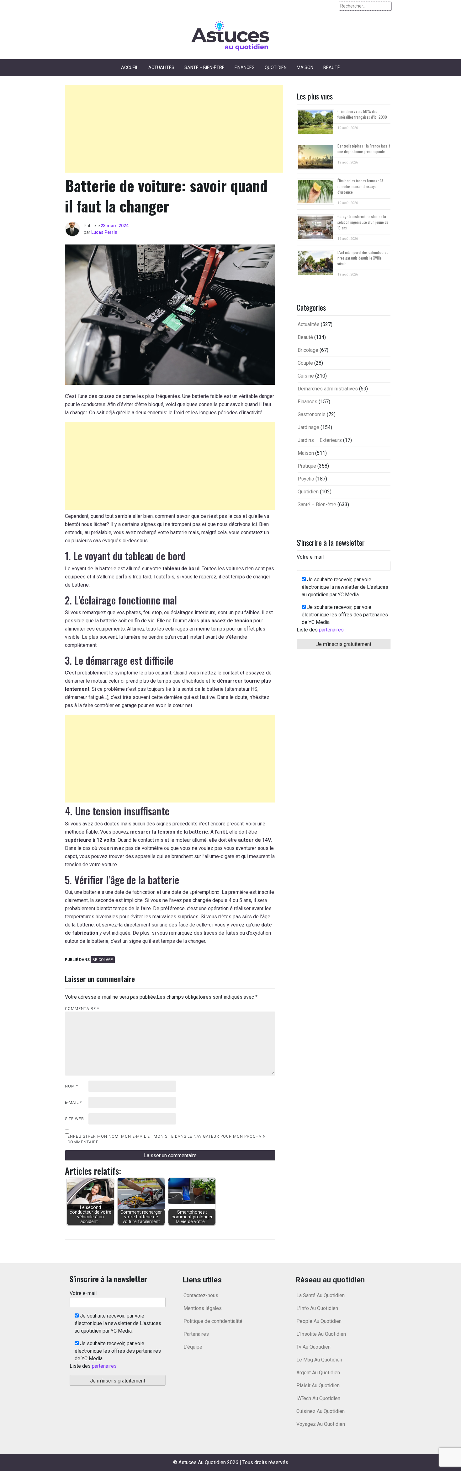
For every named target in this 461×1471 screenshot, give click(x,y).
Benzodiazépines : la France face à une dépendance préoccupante (363, 148)
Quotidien (276, 67)
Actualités (161, 67)
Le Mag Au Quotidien (319, 1360)
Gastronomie (312, 414)
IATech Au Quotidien (318, 1398)
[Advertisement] (174, 129)
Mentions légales (202, 1308)
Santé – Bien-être (204, 67)
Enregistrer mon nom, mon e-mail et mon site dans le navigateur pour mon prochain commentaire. (166, 1139)
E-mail (73, 1102)
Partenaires (196, 1334)
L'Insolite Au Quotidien (321, 1334)
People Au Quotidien (319, 1321)
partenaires (331, 630)
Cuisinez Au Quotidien (320, 1411)
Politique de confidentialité (212, 1321)
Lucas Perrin (104, 232)
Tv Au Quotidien (313, 1347)
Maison (305, 67)
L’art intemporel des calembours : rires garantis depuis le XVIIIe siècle (362, 258)
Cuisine (306, 376)
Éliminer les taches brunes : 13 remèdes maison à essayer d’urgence (360, 186)
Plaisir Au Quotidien (318, 1385)
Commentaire (82, 1009)
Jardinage (308, 427)
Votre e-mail (310, 557)
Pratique (307, 466)
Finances (245, 67)
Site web (74, 1119)
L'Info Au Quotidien (317, 1308)
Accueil (129, 67)
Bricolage (103, 960)
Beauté (331, 67)
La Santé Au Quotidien (320, 1295)
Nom (71, 1086)
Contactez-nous (200, 1295)
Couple (305, 363)
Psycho (306, 479)
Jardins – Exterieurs (320, 440)
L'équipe (192, 1347)
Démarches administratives (328, 389)
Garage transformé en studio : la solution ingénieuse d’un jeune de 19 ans (363, 222)
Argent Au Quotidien (318, 1373)
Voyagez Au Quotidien (320, 1424)
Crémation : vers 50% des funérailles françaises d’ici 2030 (362, 114)
